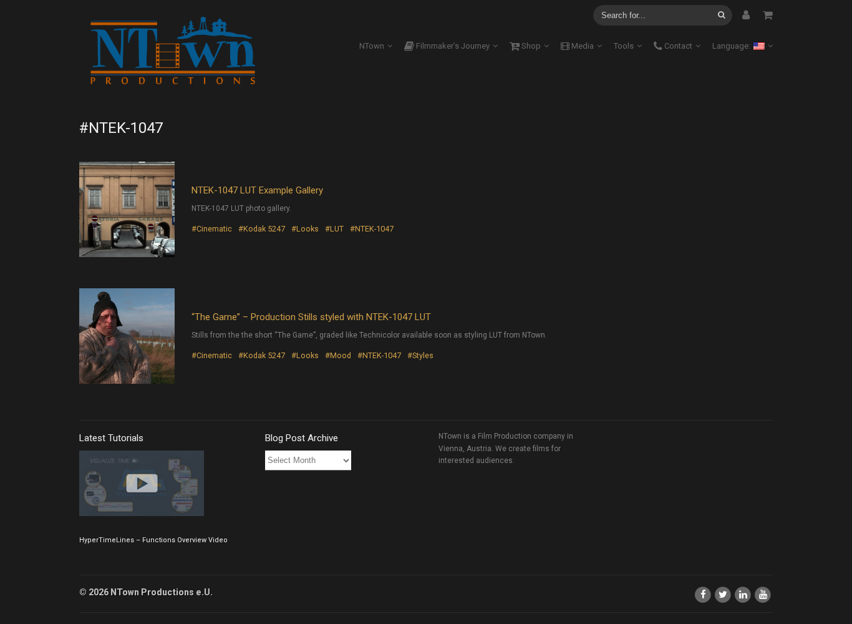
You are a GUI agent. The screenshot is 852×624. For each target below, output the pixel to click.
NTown (371, 46)
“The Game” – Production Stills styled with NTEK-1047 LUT (311, 317)
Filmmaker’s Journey (452, 46)
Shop (530, 46)
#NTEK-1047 (372, 228)
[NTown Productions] (172, 51)
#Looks (305, 228)
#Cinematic (211, 228)
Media (581, 46)
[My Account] (746, 15)
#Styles (420, 355)
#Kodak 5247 (261, 228)
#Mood (338, 355)
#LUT (334, 228)
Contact (677, 46)
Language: (732, 46)
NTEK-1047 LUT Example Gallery (257, 190)
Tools (624, 46)
